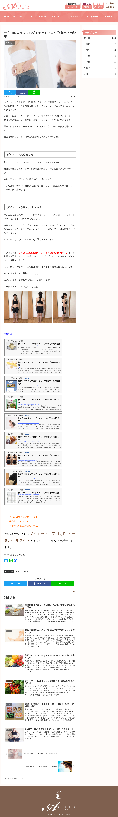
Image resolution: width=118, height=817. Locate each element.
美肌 (100, 74)
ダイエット (9, 571)
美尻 (101, 56)
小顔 (101, 62)
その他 (100, 68)
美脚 (101, 50)
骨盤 (101, 44)
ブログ (19, 571)
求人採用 (110, 3)
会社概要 (110, 7)
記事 (26, 571)
